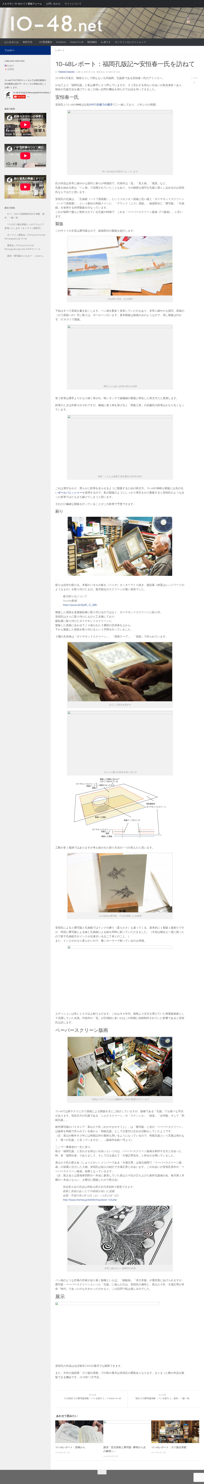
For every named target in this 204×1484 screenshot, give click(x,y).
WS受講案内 (45, 42)
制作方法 (27, 42)
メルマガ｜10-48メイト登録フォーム (22, 3)
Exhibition (61, 42)
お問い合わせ (53, 3)
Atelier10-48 (76, 42)
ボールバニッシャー (70, 492)
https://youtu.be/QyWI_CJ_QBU (80, 605)
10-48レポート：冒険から (70, 1447)
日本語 (193, 22)
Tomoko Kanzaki (66, 72)
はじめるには (11, 42)
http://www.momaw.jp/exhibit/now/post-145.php (90, 1199)
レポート (106, 42)
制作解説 (92, 42)
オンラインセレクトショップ (130, 42)
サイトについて (73, 3)
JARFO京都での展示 (101, 104)
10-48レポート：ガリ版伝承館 (168, 1447)
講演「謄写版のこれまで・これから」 (26, 256)
